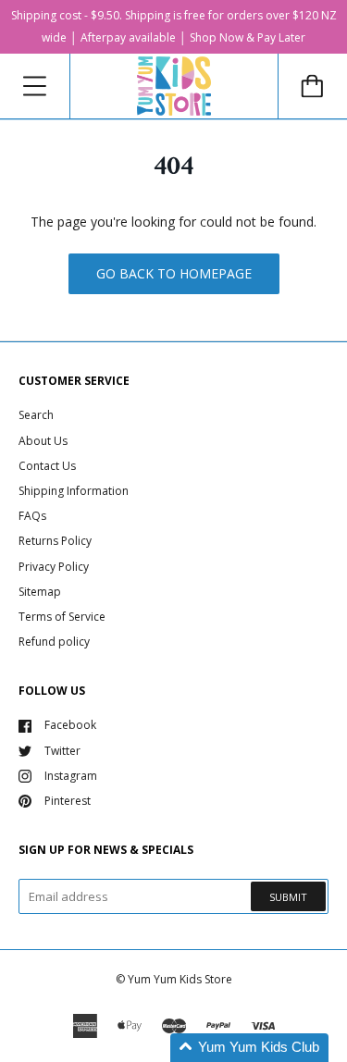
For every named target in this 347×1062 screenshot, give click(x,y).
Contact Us (47, 466)
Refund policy (54, 641)
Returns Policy (55, 541)
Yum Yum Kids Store (180, 979)
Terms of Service (62, 616)
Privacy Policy (54, 566)
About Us (43, 441)
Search (36, 415)
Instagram (70, 776)
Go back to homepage (174, 273)
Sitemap (40, 591)
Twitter (62, 751)
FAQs (32, 516)
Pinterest (67, 801)
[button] (249, 1047)
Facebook (70, 725)
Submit (288, 897)
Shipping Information (74, 491)
